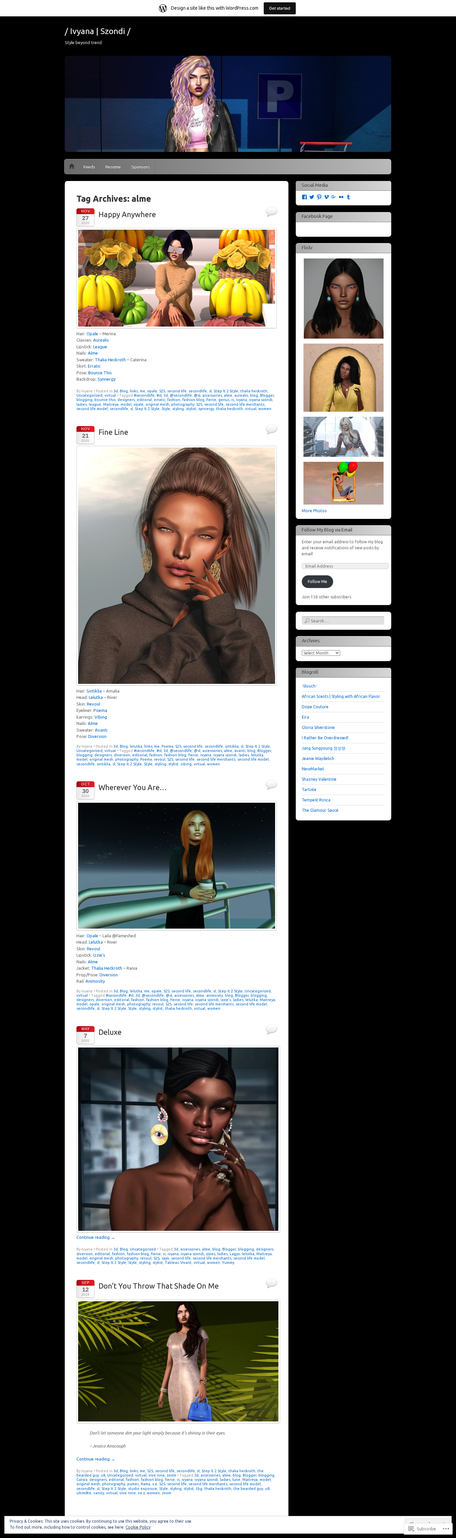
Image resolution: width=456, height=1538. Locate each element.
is (232, 400)
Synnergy (106, 379)
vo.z (141, 1493)
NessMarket (313, 769)
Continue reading (95, 1237)
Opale (92, 333)
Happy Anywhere (127, 214)
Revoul (93, 704)
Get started (279, 8)
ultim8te (83, 1493)
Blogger (267, 395)
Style (166, 409)
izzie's (226, 1000)
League (100, 346)
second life (177, 391)
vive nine (157, 1475)
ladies (81, 404)
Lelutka (96, 697)
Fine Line (113, 432)
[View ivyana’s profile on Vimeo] (326, 197)
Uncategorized (89, 395)
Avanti (101, 730)
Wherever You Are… (132, 787)
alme (228, 395)
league (95, 404)
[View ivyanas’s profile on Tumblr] (348, 197)
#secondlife (144, 395)
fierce (211, 400)
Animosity (95, 981)
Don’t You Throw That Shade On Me (158, 1286)
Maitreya (111, 404)
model (126, 404)
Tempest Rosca (316, 800)
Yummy (228, 1263)
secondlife (198, 391)
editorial (144, 400)
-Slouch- (309, 686)
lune (236, 1480)
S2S (162, 391)
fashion (173, 400)
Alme (93, 353)
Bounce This (100, 372)
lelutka (136, 746)
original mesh (157, 404)
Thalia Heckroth (110, 359)
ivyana (241, 400)
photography (182, 404)
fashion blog (193, 400)
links (134, 391)
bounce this (105, 400)
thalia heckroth (253, 391)
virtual (110, 395)
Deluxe (110, 1032)
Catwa (81, 1480)
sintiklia (232, 746)
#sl (159, 395)
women (264, 409)
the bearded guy (248, 1489)
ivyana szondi (260, 400)
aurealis (241, 395)
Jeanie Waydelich (318, 758)
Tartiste (309, 789)
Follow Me (317, 581)
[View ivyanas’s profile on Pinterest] (319, 197)
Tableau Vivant (178, 1263)
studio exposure (142, 1489)
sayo (165, 1258)
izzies (210, 1254)
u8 (103, 1475)
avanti (239, 751)
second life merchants (245, 404)
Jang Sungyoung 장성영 (324, 748)
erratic (159, 400)
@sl (197, 395)
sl (210, 391)
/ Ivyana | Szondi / (98, 31)
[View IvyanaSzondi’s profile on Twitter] (311, 197)
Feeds (89, 166)
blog (254, 395)
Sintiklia (94, 691)
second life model (92, 409)
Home (71, 166)
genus (223, 400)
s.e (154, 1484)
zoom (171, 1475)
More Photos (314, 511)
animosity (214, 995)
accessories (212, 395)
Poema (100, 710)
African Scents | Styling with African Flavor (341, 696)
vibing (186, 764)
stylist (191, 409)
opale (152, 391)
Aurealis (101, 340)
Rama (145, 1484)
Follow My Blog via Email (327, 530)
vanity (98, 1493)
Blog (124, 391)
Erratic (94, 366)
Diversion (97, 736)
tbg (199, 1489)
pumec (133, 1484)
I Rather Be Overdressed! (325, 738)
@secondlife (181, 395)
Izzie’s (99, 955)
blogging (84, 400)
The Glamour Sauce (320, 810)
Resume (113, 166)
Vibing (100, 717)
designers (126, 400)
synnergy (206, 409)
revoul (159, 759)
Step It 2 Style (226, 391)
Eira (305, 717)
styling (178, 409)
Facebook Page (317, 216)
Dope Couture (315, 707)
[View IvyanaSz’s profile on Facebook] (304, 197)
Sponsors (140, 166)
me (142, 391)
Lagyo (235, 1254)
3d (115, 391)
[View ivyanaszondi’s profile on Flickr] (341, 197)
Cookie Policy (138, 1527)
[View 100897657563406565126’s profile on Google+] (333, 197)
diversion (122, 755)
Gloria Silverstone (318, 727)
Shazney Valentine (319, 779)
